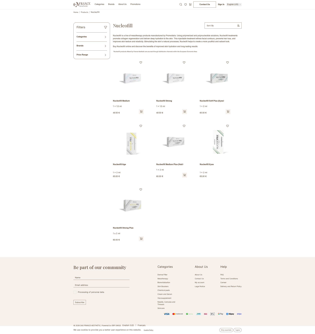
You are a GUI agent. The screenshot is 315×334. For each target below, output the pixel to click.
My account (199, 282)
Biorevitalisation (164, 282)
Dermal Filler (162, 275)
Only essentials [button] (226, 330)
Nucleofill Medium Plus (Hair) (169, 165)
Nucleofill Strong (164, 101)
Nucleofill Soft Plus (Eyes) (212, 101)
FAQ (222, 275)
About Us (198, 275)
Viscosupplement (164, 298)
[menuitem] (128, 325)
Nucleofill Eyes (207, 165)
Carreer (223, 282)
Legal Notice (200, 286)
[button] (223, 25)
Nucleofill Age (119, 165)
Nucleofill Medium (121, 101)
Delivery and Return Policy (231, 286)
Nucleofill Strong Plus (123, 228)
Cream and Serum (165, 294)
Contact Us (204, 5)
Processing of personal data (91, 292)
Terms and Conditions (229, 279)
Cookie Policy (148, 330)
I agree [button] (237, 330)
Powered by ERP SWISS (111, 325)
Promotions (135, 4)
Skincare (161, 308)
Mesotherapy (163, 279)
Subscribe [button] (79, 302)
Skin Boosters (163, 286)
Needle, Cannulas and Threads (166, 303)
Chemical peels (164, 290)
